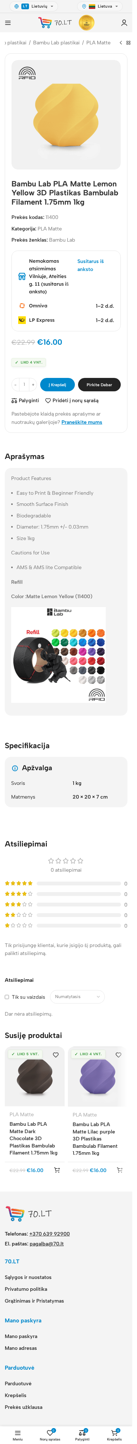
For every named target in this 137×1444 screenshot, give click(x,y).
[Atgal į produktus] (128, 43)
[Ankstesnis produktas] (121, 43)
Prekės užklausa (23, 1407)
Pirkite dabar (99, 384)
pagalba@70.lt (47, 1244)
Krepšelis (15, 1395)
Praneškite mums (81, 422)
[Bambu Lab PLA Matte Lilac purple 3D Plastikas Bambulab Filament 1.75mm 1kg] (98, 1077)
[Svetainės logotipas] (55, 22)
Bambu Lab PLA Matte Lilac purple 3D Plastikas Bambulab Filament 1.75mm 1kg (95, 1138)
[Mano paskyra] (124, 22)
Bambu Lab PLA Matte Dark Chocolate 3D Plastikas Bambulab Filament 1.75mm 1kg (34, 1138)
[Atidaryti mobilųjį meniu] (8, 22)
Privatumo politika (26, 1289)
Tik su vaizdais (28, 997)
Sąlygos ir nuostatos (28, 1277)
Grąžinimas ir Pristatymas (34, 1301)
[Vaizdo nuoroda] (29, 1213)
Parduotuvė (18, 1383)
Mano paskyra (21, 1336)
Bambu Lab (62, 240)
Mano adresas (21, 1348)
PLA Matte (98, 43)
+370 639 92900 (49, 1234)
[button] (57, 1170)
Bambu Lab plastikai (56, 43)
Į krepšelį (57, 384)
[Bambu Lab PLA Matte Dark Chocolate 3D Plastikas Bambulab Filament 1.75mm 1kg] (35, 1076)
